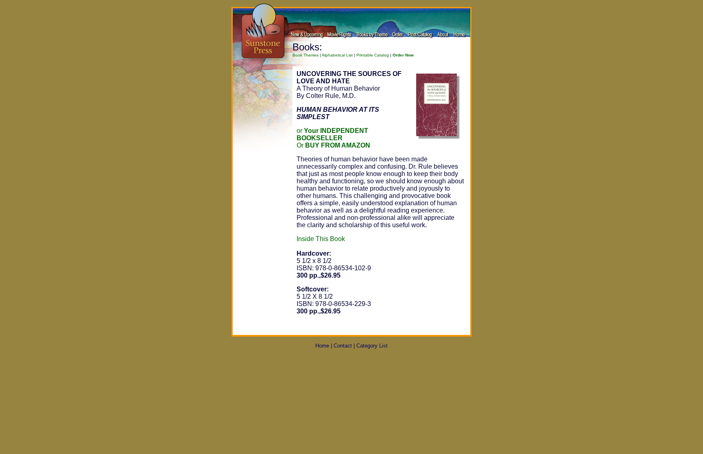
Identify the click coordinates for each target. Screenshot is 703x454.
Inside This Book (321, 238)
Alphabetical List (337, 55)
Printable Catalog (372, 55)
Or (333, 145)
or (332, 134)
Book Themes (306, 55)
